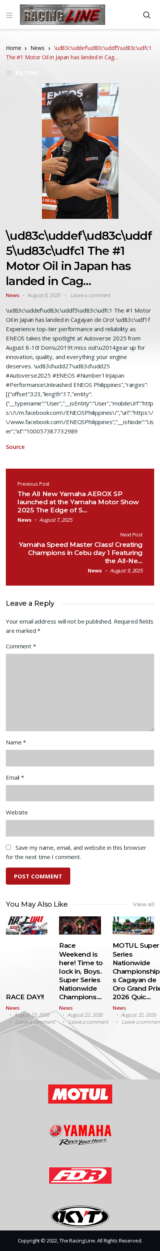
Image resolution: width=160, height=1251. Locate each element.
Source (15, 446)
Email (15, 777)
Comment (21, 646)
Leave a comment (90, 295)
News (37, 48)
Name (16, 742)
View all (143, 904)
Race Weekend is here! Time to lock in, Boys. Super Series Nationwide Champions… (81, 971)
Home (13, 48)
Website (17, 812)
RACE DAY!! (25, 997)
